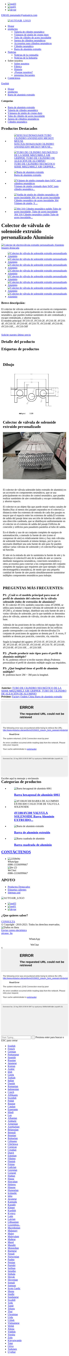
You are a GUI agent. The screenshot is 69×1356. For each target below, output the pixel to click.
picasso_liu (7, 933)
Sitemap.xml (14, 892)
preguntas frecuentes (24, 75)
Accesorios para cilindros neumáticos (33, 43)
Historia (18, 69)
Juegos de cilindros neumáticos (29, 40)
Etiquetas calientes (17, 889)
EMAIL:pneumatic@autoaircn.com (19, 15)
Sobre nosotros (21, 63)
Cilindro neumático (24, 46)
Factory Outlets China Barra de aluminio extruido (37, 696)
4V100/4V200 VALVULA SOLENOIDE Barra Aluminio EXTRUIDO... (34, 816)
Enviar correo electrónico (14, 930)
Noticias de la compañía (26, 55)
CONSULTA (8, 921)
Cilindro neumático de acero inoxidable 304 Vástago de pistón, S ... (36, 202)
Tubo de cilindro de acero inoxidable (32, 37)
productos (13, 29)
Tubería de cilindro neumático (29, 31)
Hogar (11, 26)
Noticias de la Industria (25, 57)
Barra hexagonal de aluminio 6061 (37, 794)
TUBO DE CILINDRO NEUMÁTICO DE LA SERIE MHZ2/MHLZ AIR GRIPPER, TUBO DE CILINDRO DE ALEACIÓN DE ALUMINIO (33, 691)
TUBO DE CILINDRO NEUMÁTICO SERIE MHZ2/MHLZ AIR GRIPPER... (34, 165)
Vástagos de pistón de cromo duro (31, 34)
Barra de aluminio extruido (27, 49)
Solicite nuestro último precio (16, 334)
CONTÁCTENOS (16, 852)
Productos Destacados (19, 886)
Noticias (12, 52)
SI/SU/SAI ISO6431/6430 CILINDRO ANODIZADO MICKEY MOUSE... (34, 145)
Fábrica (18, 66)
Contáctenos (14, 78)
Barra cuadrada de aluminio (33, 844)
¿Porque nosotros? (23, 72)
